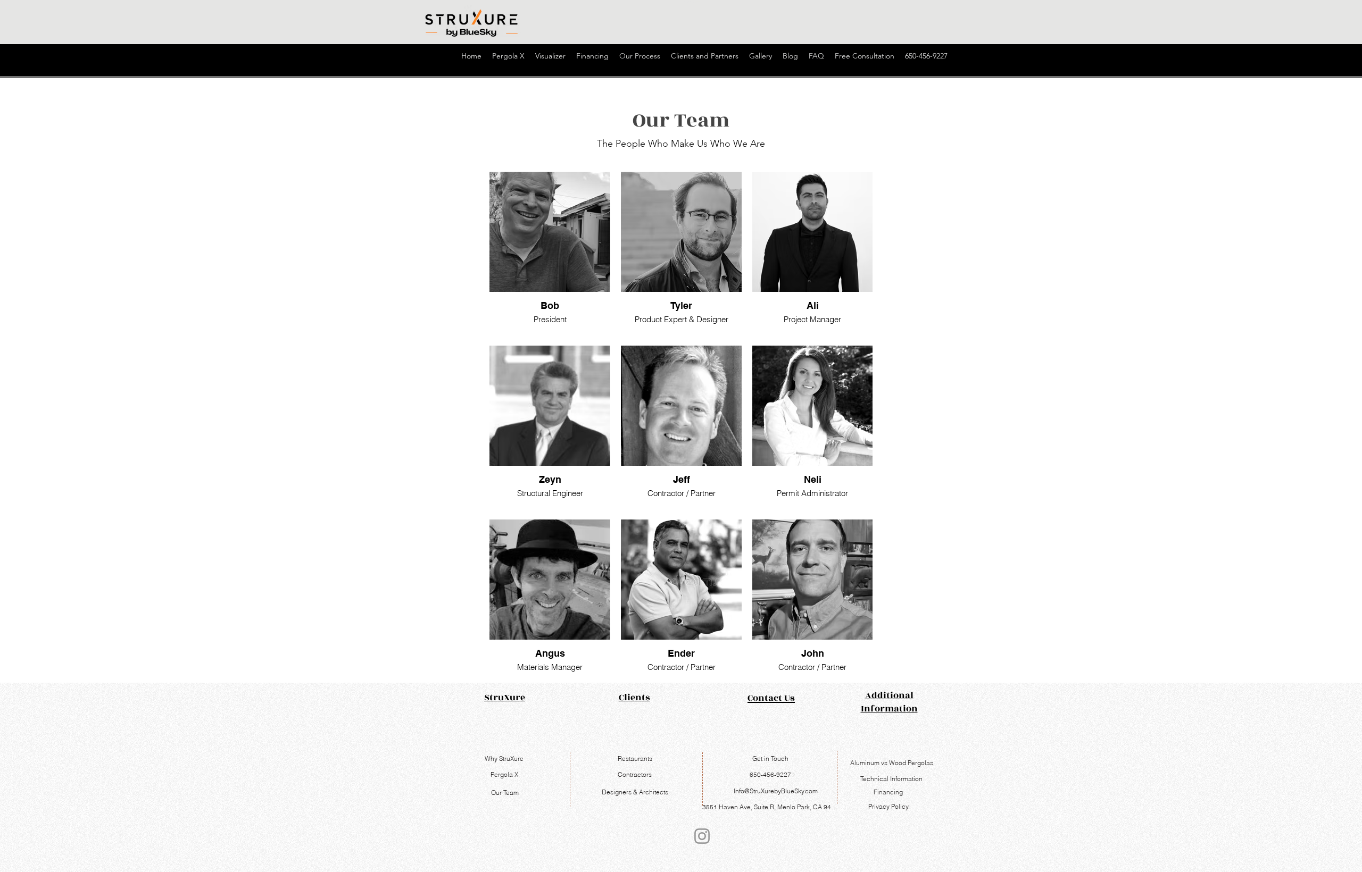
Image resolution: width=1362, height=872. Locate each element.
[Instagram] (702, 836)
